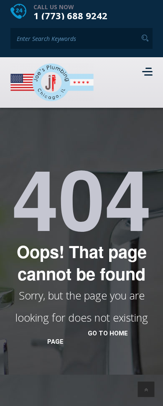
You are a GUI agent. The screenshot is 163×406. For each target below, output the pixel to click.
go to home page (87, 337)
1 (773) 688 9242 (70, 15)
